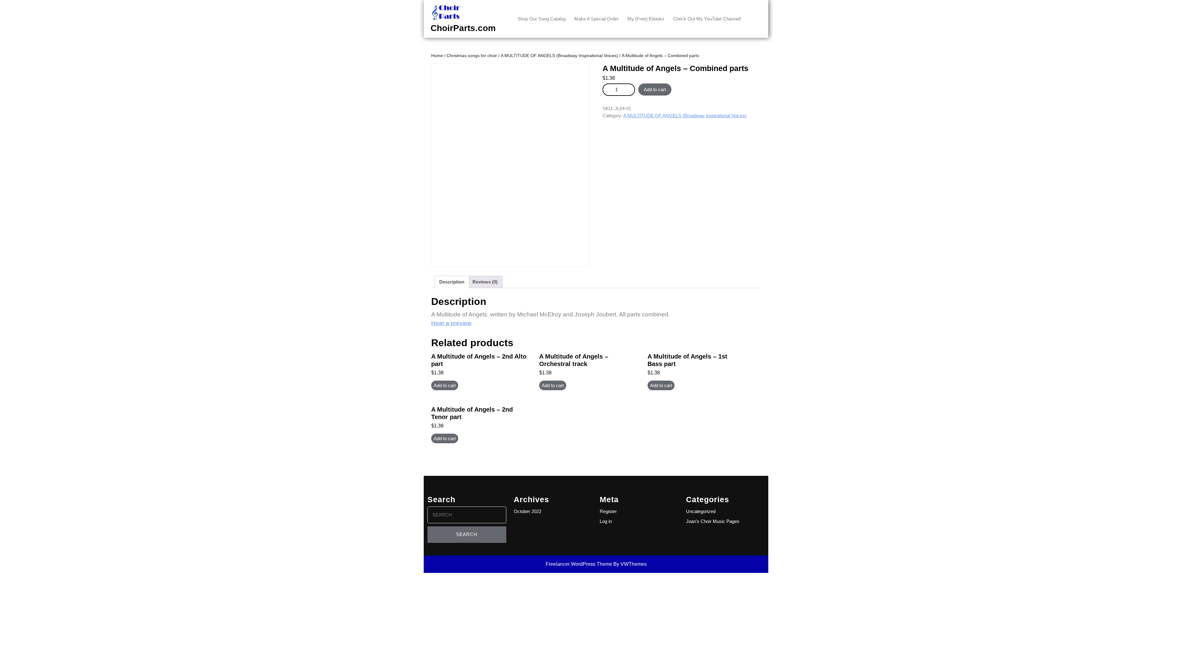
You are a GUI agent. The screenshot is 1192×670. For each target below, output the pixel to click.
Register (608, 511)
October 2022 (527, 511)
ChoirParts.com (463, 28)
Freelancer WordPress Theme (579, 564)
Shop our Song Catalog (541, 18)
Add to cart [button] (445, 385)
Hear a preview (451, 323)
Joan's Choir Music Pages (712, 521)
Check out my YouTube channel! (707, 18)
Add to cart (655, 89)
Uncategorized (701, 511)
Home (437, 55)
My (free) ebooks (645, 18)
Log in (606, 521)
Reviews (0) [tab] (485, 281)
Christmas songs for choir (472, 55)
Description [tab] (451, 281)
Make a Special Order (596, 18)
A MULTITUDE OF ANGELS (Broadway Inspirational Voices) (559, 55)
